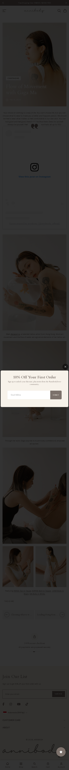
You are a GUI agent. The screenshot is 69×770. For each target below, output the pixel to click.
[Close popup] (65, 367)
